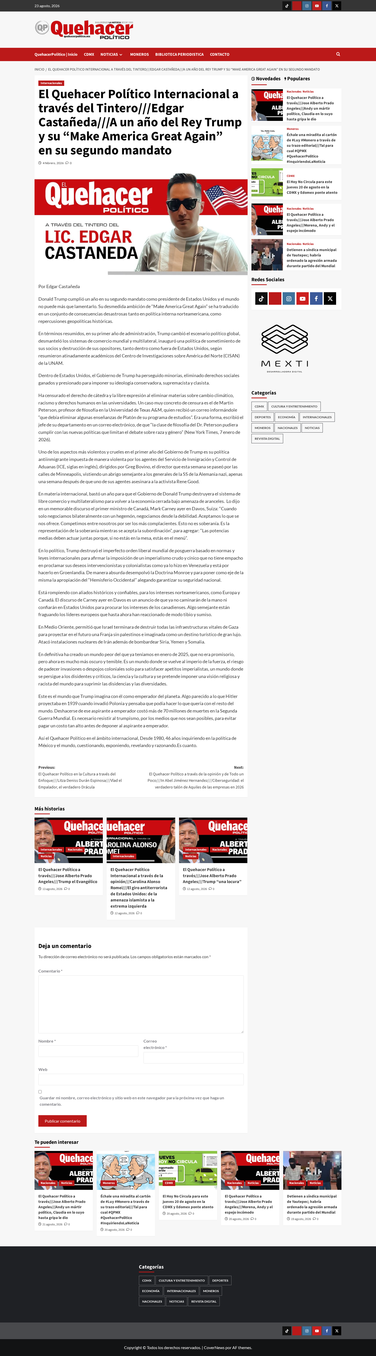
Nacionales (75, 849)
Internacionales (51, 83)
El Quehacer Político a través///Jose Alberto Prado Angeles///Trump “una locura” (212, 876)
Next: (196, 777)
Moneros (292, 129)
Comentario (50, 970)
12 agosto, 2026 (125, 913)
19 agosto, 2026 (301, 1219)
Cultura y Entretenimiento (294, 406)
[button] (338, 54)
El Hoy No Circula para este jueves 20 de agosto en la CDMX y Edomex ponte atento (312, 187)
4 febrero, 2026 (53, 163)
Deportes (263, 417)
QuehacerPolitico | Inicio (56, 54)
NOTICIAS (109, 54)
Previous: (80, 777)
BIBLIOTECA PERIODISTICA (179, 54)
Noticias (46, 856)
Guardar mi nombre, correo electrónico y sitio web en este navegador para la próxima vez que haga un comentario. (132, 1101)
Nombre (47, 1040)
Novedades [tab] (268, 78)
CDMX (89, 54)
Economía (286, 417)
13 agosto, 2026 (52, 889)
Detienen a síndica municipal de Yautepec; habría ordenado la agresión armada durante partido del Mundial (312, 258)
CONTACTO (219, 54)
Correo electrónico (155, 1044)
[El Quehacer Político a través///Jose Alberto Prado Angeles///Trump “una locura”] (213, 840)
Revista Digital (267, 438)
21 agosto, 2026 (52, 1224)
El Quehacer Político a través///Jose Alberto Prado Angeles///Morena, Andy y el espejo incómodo (311, 222)
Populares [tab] (298, 78)
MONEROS (139, 54)
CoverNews (214, 1347)
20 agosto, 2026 (115, 1230)
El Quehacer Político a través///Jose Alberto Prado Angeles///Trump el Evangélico (67, 876)
